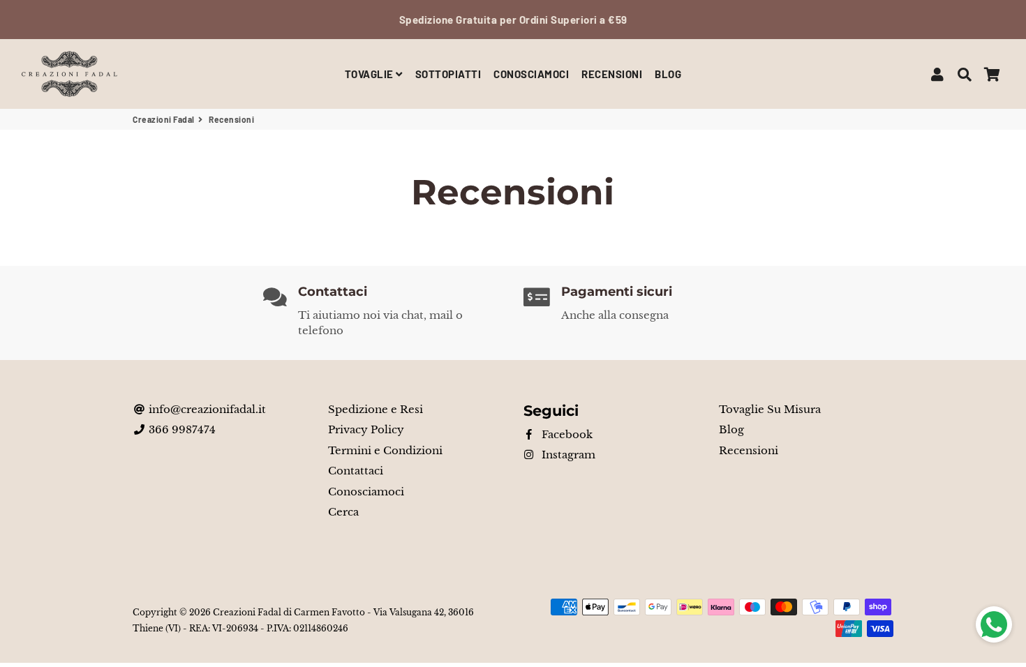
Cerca (343, 511)
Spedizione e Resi (375, 409)
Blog (731, 429)
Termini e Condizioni (385, 450)
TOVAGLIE (370, 74)
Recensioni (748, 450)
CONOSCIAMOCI (531, 74)
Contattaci (355, 470)
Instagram (567, 454)
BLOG (668, 74)
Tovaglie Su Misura (770, 409)
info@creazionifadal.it (206, 409)
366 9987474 (181, 429)
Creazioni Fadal (164, 119)
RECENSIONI (611, 74)
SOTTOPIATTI (448, 74)
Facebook (566, 434)
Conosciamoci (366, 491)
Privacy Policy (366, 429)
